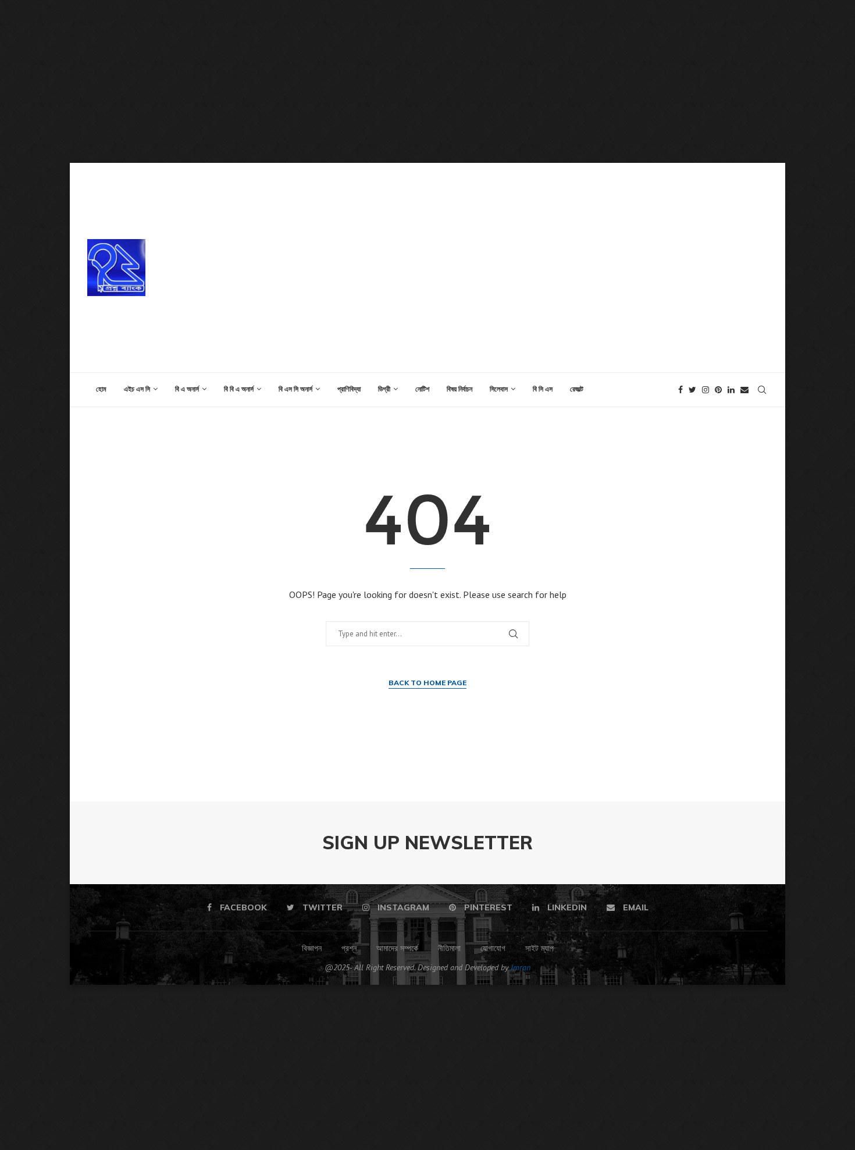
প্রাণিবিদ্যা (349, 388)
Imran (520, 967)
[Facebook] (680, 390)
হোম (101, 388)
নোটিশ (422, 388)
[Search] (762, 390)
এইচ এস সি (137, 388)
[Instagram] (705, 390)
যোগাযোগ (492, 948)
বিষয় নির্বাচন (459, 388)
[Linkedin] (731, 390)
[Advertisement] (349, 81)
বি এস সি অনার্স (295, 388)
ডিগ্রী (384, 388)
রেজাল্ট (576, 388)
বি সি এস (543, 388)
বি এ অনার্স (187, 388)
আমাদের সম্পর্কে (397, 948)
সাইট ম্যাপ (539, 948)
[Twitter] (692, 390)
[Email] (744, 390)
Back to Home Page (427, 682)
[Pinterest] (718, 390)
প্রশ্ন (349, 948)
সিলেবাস (499, 388)
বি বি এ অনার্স (239, 388)
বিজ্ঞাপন (312, 948)
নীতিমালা (449, 948)
